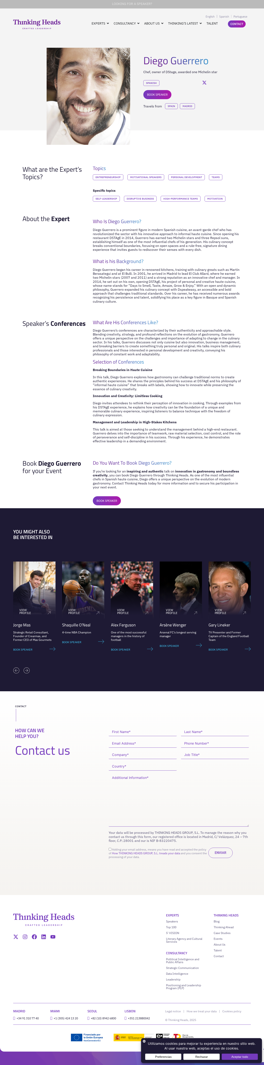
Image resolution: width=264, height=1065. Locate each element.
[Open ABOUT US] (162, 23)
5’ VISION (172, 933)
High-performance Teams (180, 198)
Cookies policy (231, 1011)
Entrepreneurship (108, 177)
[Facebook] (34, 936)
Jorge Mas (22, 625)
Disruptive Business (140, 198)
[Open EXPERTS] (108, 23)
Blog (216, 921)
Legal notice (173, 1011)
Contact (219, 956)
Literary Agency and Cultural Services (184, 940)
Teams (216, 177)
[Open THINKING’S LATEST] (200, 23)
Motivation (215, 198)
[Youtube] (52, 936)
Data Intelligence (177, 974)
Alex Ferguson (123, 625)
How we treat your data (202, 1011)
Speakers (172, 921)
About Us (219, 944)
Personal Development (186, 177)
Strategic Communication (182, 968)
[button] (16, 670)
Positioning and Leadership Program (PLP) (183, 986)
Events (218, 939)
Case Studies (222, 933)
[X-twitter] (15, 936)
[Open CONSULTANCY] (138, 23)
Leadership (173, 979)
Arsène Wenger (173, 625)
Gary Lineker (219, 625)
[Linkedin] (43, 936)
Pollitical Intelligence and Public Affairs (182, 960)
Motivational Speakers (145, 177)
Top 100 (171, 927)
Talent (218, 950)
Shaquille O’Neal (76, 625)
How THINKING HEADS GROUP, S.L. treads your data (146, 853)
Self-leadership (106, 198)
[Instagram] (25, 936)
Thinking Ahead (224, 927)
